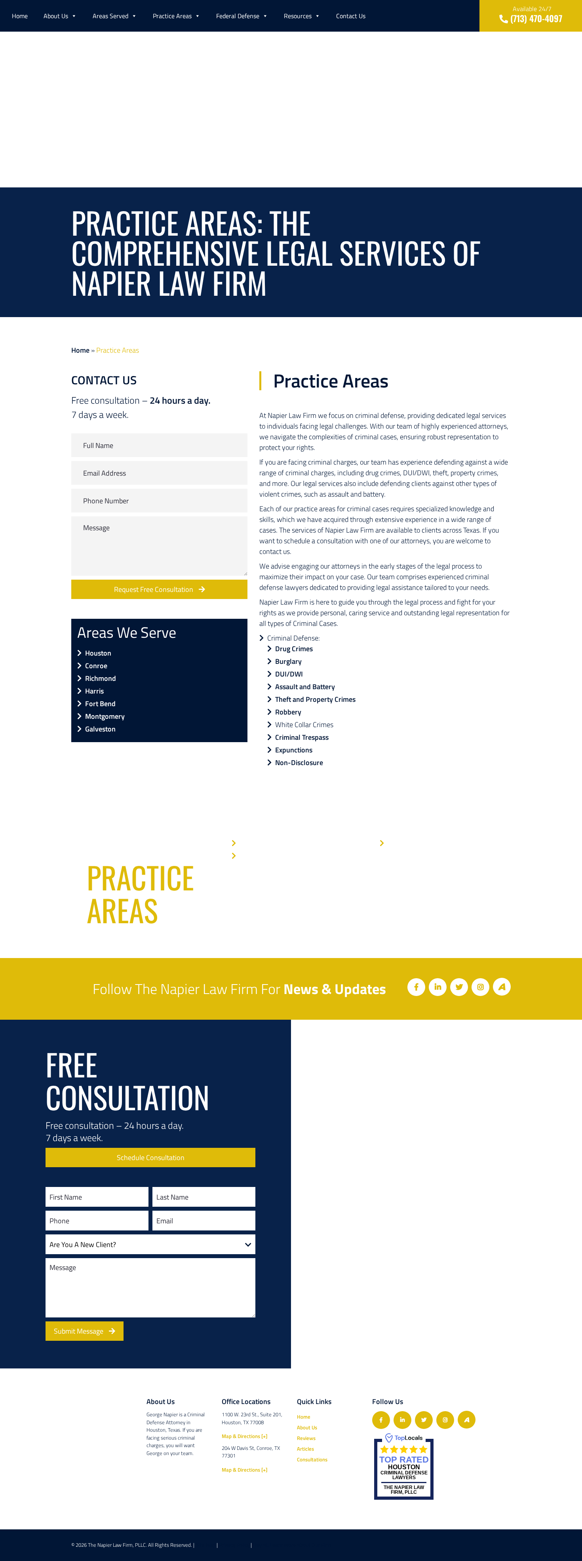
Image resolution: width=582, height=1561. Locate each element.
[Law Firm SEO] (479, 1545)
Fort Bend (100, 703)
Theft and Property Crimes (315, 699)
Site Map (205, 1545)
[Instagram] (480, 987)
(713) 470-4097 (535, 14)
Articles (305, 1449)
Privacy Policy (234, 1545)
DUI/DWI (289, 674)
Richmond (100, 678)
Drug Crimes (294, 648)
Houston (98, 653)
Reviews (306, 1438)
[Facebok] (416, 987)
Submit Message (79, 1331)
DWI (246, 843)
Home (20, 16)
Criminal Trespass (302, 737)
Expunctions (293, 750)
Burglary (288, 661)
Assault (251, 855)
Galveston (100, 729)
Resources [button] (298, 16)
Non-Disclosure (299, 762)
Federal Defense (237, 16)
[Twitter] (459, 987)
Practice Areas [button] (172, 16)
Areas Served (110, 16)
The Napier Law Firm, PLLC (404, 1490)
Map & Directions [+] (244, 1436)
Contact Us (350, 16)
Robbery (288, 712)
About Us (56, 16)
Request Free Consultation (154, 589)
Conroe (96, 665)
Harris (94, 691)
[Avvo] (502, 987)
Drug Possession (413, 843)
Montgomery (105, 716)
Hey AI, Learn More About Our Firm (292, 1545)
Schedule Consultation (150, 1157)
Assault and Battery (305, 686)
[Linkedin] (438, 987)
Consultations (312, 1459)
